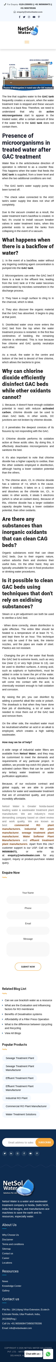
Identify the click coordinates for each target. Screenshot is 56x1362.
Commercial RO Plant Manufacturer (26, 1106)
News (5, 1281)
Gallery (5, 1290)
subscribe (44, 1142)
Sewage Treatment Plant (20, 1058)
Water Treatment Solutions (21, 1114)
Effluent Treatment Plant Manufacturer (19, 1088)
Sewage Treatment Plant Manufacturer (20, 1068)
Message (28, 939)
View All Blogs (13, 1033)
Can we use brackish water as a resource (28, 1000)
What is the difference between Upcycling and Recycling (28, 1026)
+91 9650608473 (42, 4)
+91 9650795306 (28, 8)
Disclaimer (7, 1239)
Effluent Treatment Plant (19, 1078)
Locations (7, 1263)
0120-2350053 (25, 4)
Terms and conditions (13, 1244)
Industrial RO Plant (16, 1098)
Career (5, 1258)
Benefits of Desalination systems (23, 1014)
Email (28, 923)
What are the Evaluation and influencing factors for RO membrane (27, 1007)
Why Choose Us (10, 1235)
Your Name (28, 893)
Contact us (7, 1253)
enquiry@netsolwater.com (29, 12)
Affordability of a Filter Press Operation (27, 1019)
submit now (28, 966)
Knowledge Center (11, 1286)
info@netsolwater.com (20, 1328)
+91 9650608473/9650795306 (26, 1323)
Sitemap (6, 1249)
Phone (28, 908)
